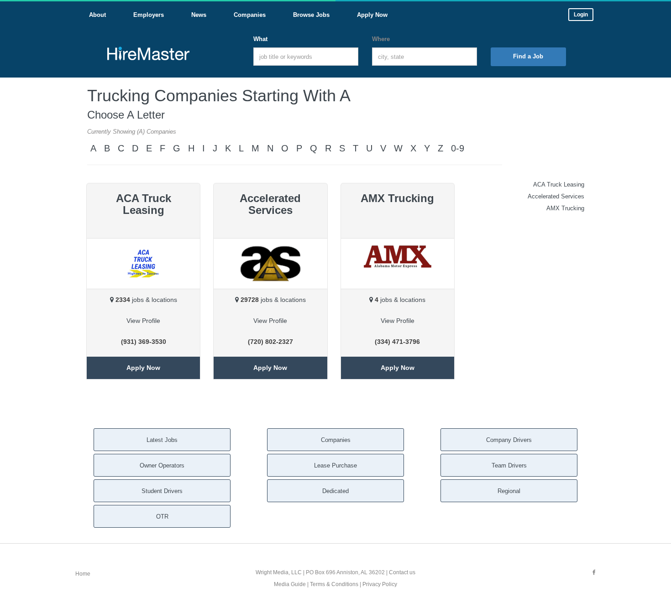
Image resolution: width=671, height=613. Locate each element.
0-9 (457, 148)
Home (82, 574)
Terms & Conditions (334, 584)
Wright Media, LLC (279, 572)
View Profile (143, 320)
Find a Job (528, 56)
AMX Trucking (565, 208)
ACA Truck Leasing (558, 184)
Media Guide (290, 584)
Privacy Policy (379, 584)
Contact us (402, 572)
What (260, 39)
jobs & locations (146, 299)
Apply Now (143, 367)
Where (381, 39)
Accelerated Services (556, 196)
